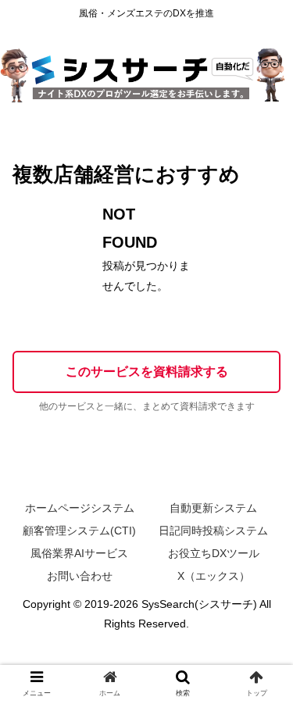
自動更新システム (213, 508)
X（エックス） (213, 576)
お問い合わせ (80, 576)
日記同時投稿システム (213, 530)
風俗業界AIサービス (79, 553)
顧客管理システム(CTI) (79, 530)
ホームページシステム (79, 508)
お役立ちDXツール (213, 553)
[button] (262, 667)
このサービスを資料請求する (147, 371)
